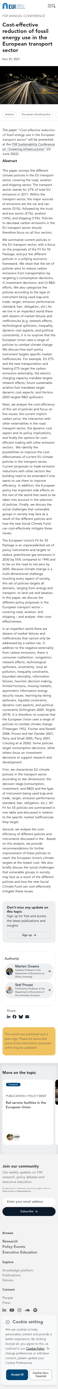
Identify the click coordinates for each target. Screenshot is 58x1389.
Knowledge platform (17, 1270)
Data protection (24, 1191)
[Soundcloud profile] (27, 1310)
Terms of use (8, 1191)
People (7, 1298)
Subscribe (26, 1211)
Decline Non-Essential (41, 1375)
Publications (11, 1275)
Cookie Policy (35, 1348)
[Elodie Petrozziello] (10, 1138)
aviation (9, 114)
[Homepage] (14, 6)
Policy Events (13, 1247)
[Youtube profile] (12, 1310)
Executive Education (19, 1252)
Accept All (17, 1374)
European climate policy (36, 114)
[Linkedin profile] (4, 1310)
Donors (7, 1280)
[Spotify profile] (35, 1310)
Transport (13, 1084)
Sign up (27, 935)
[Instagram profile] (19, 1310)
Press (6, 1303)
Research (10, 1241)
